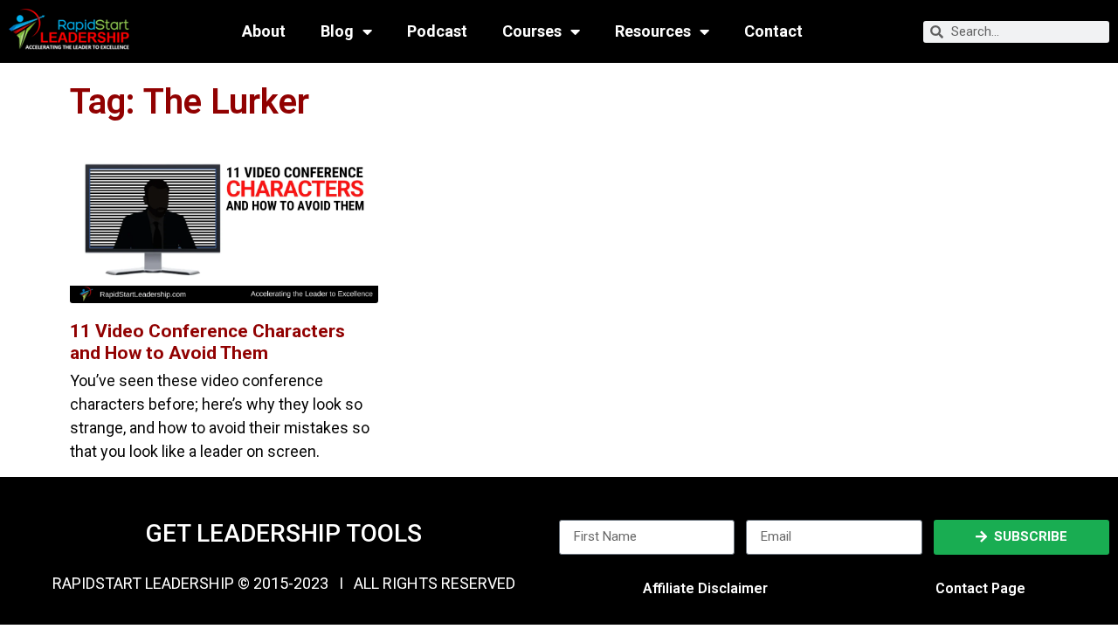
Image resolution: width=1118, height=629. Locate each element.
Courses (532, 31)
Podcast (437, 31)
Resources (653, 31)
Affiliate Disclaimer (705, 588)
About (264, 31)
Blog (337, 31)
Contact (773, 31)
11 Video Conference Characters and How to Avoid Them (207, 342)
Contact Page (980, 588)
